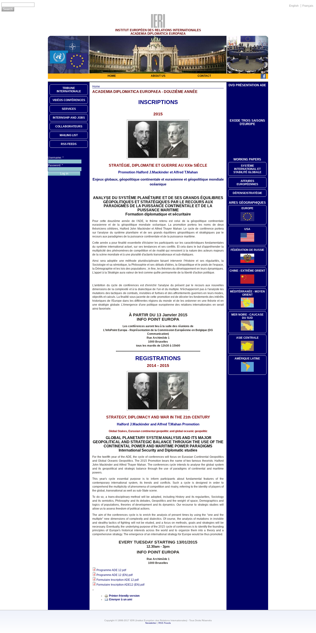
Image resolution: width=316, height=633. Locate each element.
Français (307, 5)
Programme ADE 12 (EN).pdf (114, 575)
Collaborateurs (68, 126)
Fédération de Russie (247, 250)
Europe (247, 208)
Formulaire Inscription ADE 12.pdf (117, 579)
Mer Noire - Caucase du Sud (247, 316)
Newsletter (150, 623)
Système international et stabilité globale (247, 169)
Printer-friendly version (124, 595)
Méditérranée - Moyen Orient (247, 293)
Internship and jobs (69, 117)
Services (69, 109)
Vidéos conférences (69, 100)
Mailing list (69, 135)
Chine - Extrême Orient (247, 270)
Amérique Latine (247, 358)
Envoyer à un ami (120, 599)
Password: (55, 165)
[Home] (158, 26)
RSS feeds (69, 144)
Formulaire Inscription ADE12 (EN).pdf (120, 584)
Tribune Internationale (69, 89)
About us (158, 75)
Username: (56, 157)
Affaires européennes (247, 182)
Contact (204, 75)
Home (112, 75)
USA (247, 229)
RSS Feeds (164, 623)
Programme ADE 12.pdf (111, 570)
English (294, 5)
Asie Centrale (247, 337)
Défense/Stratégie (247, 193)
